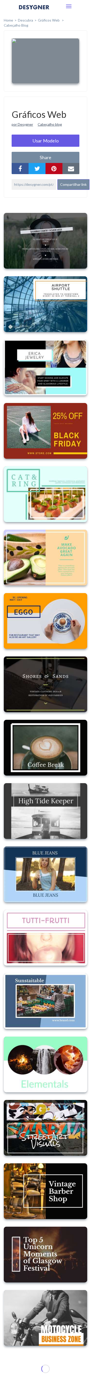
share (45, 157)
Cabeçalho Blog (16, 25)
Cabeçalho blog (50, 124)
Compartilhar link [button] (73, 184)
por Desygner (22, 124)
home (8, 20)
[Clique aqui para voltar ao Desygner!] (34, 11)
